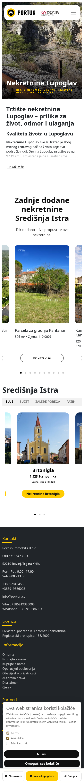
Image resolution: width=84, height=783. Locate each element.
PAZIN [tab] (70, 401)
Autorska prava (13, 678)
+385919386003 (13, 589)
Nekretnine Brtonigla (43, 494)
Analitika (17, 738)
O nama (8, 654)
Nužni (15, 733)
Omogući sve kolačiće (42, 763)
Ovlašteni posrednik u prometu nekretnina (34, 631)
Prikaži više (15, 167)
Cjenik (6, 687)
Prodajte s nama (14, 659)
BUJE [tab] (9, 401)
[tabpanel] (42, 463)
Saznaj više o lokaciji (43, 481)
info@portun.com (15, 596)
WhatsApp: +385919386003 (22, 609)
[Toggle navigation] (73, 12)
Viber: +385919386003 (18, 604)
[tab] (21, 373)
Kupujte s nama (13, 664)
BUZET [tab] (24, 401)
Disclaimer (10, 682)
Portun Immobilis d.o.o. (19, 548)
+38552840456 (12, 584)
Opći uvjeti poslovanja (18, 668)
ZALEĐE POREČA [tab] (47, 401)
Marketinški (20, 743)
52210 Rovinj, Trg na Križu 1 (22, 564)
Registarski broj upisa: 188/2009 (25, 635)
